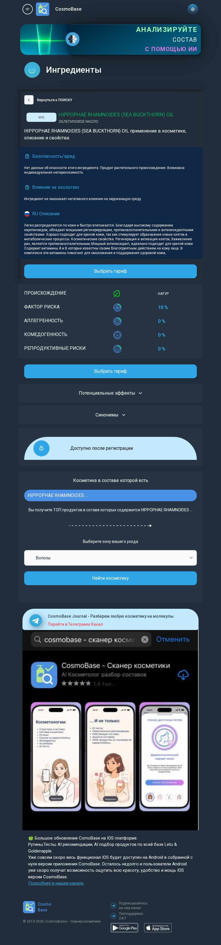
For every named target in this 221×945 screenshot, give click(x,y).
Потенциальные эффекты (107, 393)
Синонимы (107, 415)
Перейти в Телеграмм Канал (75, 624)
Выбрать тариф (110, 271)
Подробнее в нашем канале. (56, 883)
